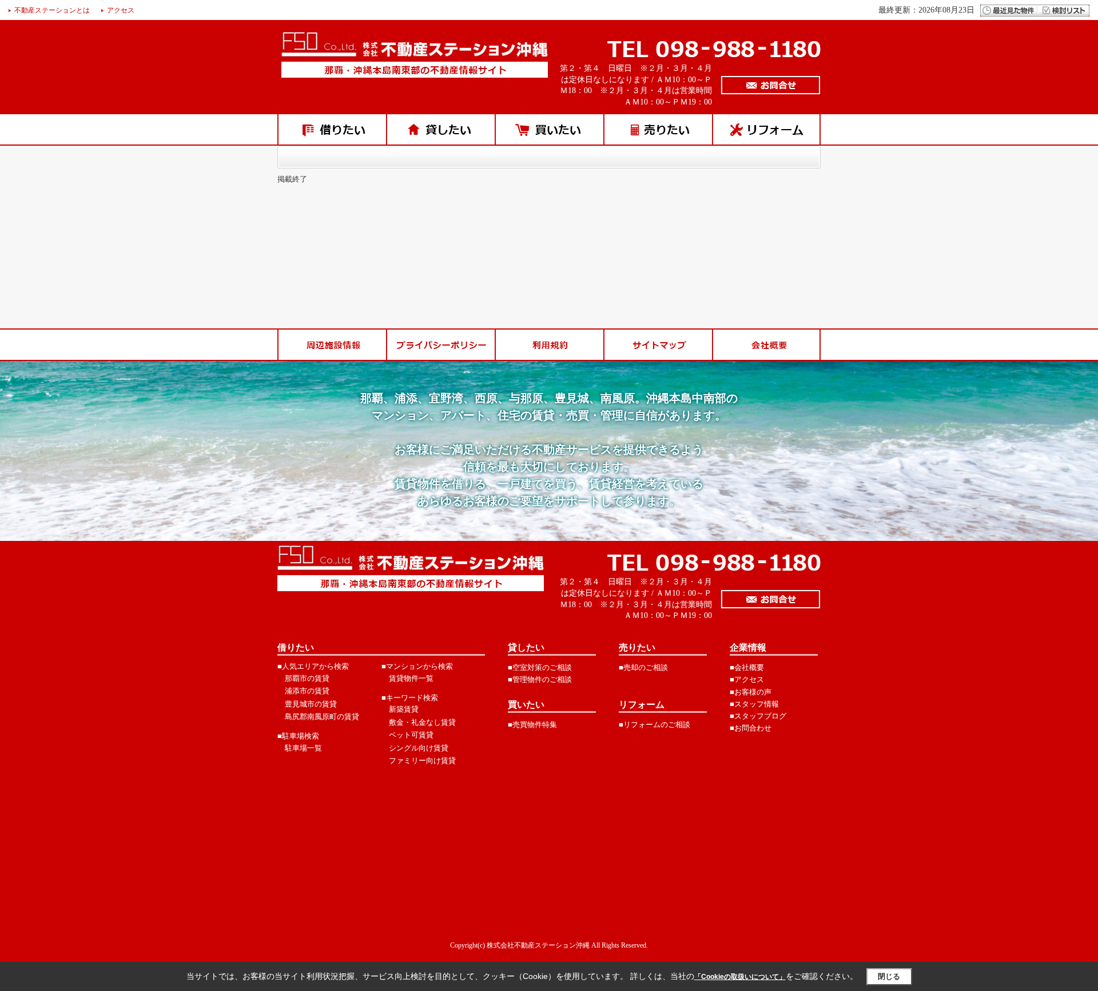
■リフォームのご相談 (654, 724)
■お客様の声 (750, 692)
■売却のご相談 (643, 667)
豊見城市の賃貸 (311, 704)
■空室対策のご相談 (540, 667)
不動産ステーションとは (52, 10)
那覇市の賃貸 (307, 678)
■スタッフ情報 (754, 704)
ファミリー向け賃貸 (422, 760)
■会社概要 (747, 667)
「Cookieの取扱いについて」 (740, 977)
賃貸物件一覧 (411, 678)
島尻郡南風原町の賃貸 (322, 716)
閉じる (889, 976)
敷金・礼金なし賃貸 (422, 722)
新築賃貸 (404, 709)
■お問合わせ (750, 728)
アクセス (120, 10)
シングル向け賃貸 (418, 748)
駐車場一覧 (303, 748)
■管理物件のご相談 (540, 679)
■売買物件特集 (532, 724)
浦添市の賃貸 (307, 691)
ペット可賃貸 (411, 735)
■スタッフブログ (758, 716)
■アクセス (747, 679)
